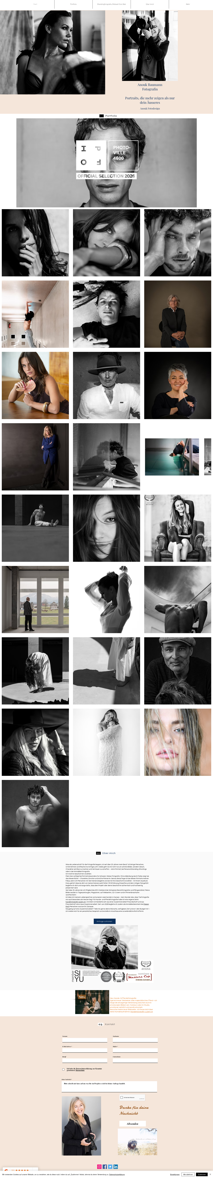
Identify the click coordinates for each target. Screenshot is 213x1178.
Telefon (115, 1046)
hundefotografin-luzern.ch (76, 902)
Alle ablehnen (188, 1174)
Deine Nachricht (66, 1079)
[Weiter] (200, 163)
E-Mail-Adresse (66, 1046)
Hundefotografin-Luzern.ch (141, 1011)
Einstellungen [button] (175, 1174)
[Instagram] (99, 1167)
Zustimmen (202, 1174)
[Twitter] (110, 1167)
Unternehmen (116, 1056)
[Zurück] (12, 163)
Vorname (64, 1036)
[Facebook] (105, 1167)
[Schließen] (210, 1174)
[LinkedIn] (115, 1167)
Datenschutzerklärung (117, 1174)
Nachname (116, 1036)
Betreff (64, 1056)
